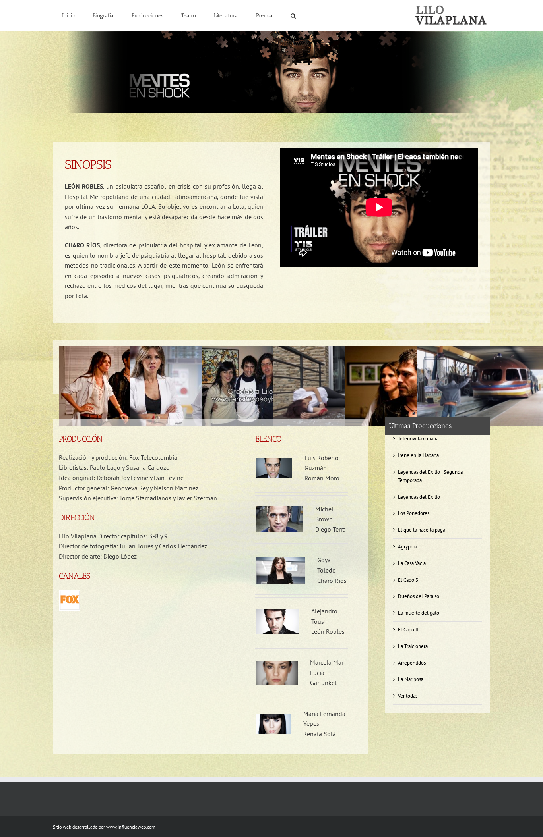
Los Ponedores (413, 513)
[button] (292, 15)
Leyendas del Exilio (419, 497)
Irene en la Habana (418, 455)
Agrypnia (407, 546)
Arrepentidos (412, 663)
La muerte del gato (418, 612)
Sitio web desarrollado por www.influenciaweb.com (104, 827)
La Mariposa (410, 679)
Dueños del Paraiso (418, 596)
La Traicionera (413, 646)
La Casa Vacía (412, 563)
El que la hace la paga (421, 529)
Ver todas (407, 695)
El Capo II (408, 629)
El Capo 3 (408, 580)
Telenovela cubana (418, 438)
